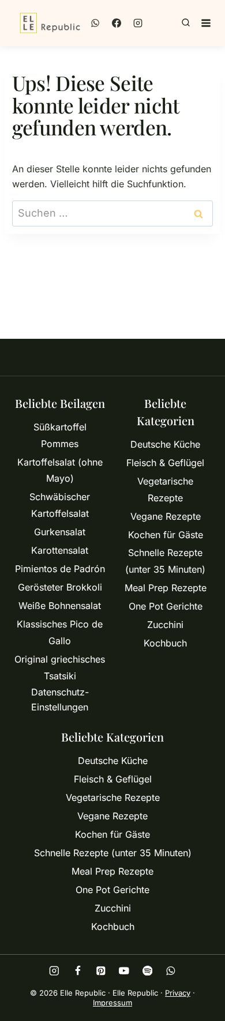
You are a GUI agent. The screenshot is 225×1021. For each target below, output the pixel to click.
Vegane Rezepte (165, 516)
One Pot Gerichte (165, 606)
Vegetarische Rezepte (165, 489)
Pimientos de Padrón (60, 568)
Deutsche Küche (165, 444)
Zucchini (165, 624)
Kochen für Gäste (165, 534)
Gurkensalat (59, 532)
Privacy (177, 992)
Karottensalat (59, 550)
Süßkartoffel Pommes (60, 435)
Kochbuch (165, 643)
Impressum (112, 1002)
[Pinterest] (101, 971)
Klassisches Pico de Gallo (60, 632)
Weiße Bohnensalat (59, 605)
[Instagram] (138, 23)
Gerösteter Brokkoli (60, 587)
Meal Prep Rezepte (166, 587)
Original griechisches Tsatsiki (59, 667)
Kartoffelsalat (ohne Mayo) (60, 470)
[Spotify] (147, 971)
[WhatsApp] (95, 23)
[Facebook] (116, 23)
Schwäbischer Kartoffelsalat (59, 505)
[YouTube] (124, 971)
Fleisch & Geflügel (165, 462)
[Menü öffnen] (206, 23)
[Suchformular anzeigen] (186, 23)
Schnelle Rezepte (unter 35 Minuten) (165, 561)
